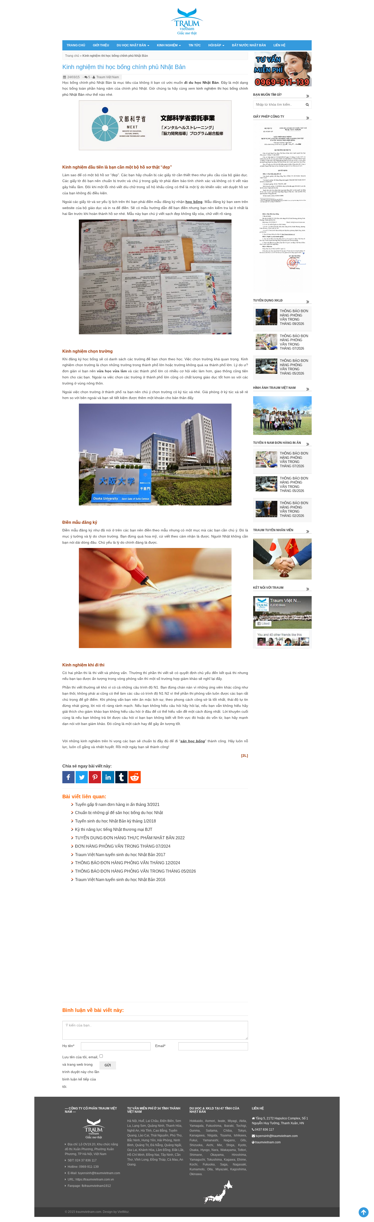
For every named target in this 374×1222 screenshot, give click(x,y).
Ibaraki (229, 1126)
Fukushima (213, 1126)
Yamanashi (210, 1140)
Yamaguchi (197, 1159)
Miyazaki (221, 1169)
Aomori (210, 1121)
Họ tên (68, 1046)
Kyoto (242, 1145)
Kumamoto (197, 1169)
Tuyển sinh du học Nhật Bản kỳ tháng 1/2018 (115, 821)
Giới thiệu (101, 45)
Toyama (225, 1135)
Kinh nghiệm (167, 45)
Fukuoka (209, 1164)
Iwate (221, 1121)
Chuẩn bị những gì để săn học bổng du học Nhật (119, 813)
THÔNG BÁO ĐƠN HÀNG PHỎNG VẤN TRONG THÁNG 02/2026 (294, 509)
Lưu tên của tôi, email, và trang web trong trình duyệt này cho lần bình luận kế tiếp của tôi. (80, 1072)
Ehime (241, 1159)
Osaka (194, 1150)
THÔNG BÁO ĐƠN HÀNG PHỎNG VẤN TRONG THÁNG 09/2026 (294, 317)
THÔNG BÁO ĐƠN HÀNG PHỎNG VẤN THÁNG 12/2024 (127, 863)
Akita (242, 1121)
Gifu (243, 1140)
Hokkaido (196, 1121)
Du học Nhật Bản (132, 45)
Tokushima (214, 1159)
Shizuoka (196, 1145)
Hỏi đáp (215, 45)
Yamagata (197, 1126)
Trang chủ (76, 45)
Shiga (230, 1145)
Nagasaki (239, 1164)
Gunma (195, 1130)
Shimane (196, 1155)
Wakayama (228, 1150)
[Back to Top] (361, 1212)
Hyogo (205, 1150)
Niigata (212, 1135)
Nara (214, 1150)
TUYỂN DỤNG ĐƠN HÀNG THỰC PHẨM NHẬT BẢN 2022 (130, 838)
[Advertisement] (155, 941)
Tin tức (195, 45)
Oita (210, 1169)
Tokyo (242, 1130)
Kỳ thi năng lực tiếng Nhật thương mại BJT (113, 829)
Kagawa (229, 1159)
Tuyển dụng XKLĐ (268, 300)
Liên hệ (279, 45)
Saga (223, 1164)
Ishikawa (240, 1135)
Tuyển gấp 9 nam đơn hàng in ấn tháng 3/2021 (117, 804)
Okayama (217, 1155)
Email (160, 1046)
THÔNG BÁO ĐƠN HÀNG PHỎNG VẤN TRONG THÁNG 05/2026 (135, 871)
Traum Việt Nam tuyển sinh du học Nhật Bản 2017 (120, 855)
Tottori (242, 1150)
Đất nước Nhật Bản (249, 45)
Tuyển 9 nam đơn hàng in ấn (277, 443)
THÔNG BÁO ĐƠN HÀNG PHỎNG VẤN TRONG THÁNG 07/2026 (294, 342)
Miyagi (232, 1121)
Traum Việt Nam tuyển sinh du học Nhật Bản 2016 (120, 879)
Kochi (193, 1164)
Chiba (227, 1130)
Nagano (229, 1140)
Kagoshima (238, 1169)
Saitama (211, 1130)
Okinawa (196, 1174)
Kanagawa (197, 1135)
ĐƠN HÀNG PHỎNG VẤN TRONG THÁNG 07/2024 (122, 846)
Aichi (209, 1145)
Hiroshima (239, 1155)
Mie (219, 1145)
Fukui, (194, 1140)
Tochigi (241, 1126)
